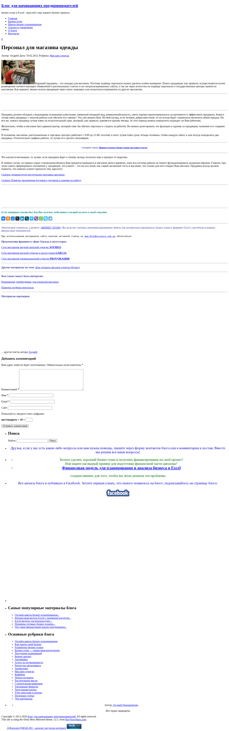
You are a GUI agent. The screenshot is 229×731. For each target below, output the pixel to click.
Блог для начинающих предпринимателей (39, 5)
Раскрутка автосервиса (28, 665)
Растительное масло (26, 680)
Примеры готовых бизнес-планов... (35, 624)
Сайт (4, 407)
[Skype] (46, 218)
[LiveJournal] (27, 218)
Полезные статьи (24, 695)
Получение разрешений (28, 653)
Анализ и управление (20, 27)
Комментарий (10, 389)
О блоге (12, 30)
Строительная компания (28, 683)
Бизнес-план (15, 21)
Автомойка (21, 659)
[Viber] (36, 218)
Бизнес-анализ (23, 656)
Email (5, 401)
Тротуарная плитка (26, 689)
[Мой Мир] (13, 218)
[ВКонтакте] (3, 218)
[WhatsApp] (41, 218)
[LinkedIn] (22, 218)
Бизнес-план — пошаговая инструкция (37, 650)
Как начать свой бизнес (28, 644)
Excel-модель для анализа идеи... (33, 621)
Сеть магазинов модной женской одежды (31, 247)
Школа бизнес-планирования (24, 24)
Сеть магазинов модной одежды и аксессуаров (34, 253)
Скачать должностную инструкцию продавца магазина (33, 174)
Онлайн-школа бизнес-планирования (36, 641)
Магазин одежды (59, 55)
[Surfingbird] (32, 218)
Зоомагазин (21, 668)
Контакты (13, 33)
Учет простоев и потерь (28, 692)
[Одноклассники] (8, 218)
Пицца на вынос (24, 677)
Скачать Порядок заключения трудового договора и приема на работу (41, 180)
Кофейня (20, 674)
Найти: (12, 440)
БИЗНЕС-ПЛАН (50, 227)
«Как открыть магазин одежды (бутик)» (57, 267)
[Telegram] (50, 218)
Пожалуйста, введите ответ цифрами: (22, 413)
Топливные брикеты (26, 686)
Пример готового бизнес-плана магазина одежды (123, 147)
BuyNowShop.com (75, 719)
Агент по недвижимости (29, 662)
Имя (4, 395)
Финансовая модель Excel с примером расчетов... (43, 618)
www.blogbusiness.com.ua (99, 236)
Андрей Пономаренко (125, 705)
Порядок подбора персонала (17, 287)
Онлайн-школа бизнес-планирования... (37, 615)
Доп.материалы (24, 698)
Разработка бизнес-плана (29, 647)
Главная (12, 18)
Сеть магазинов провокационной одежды (35, 258)
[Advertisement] (114, 102)
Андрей (32, 352)
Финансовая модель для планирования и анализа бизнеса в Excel (121, 468)
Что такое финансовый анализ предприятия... (41, 627)
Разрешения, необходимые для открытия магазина (30, 281)
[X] (17, 218)
